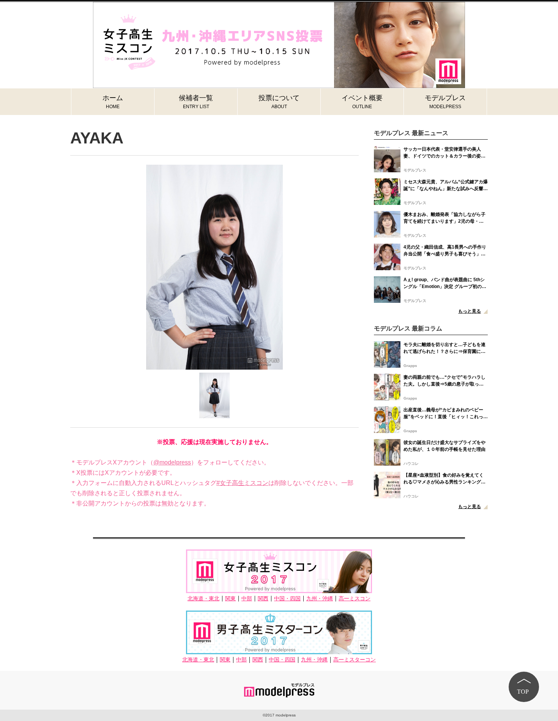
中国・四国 (287, 598)
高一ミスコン (354, 598)
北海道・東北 (203, 598)
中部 (246, 598)
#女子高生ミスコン (242, 483)
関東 (230, 598)
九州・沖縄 (319, 598)
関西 (263, 598)
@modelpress (172, 462)
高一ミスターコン (354, 660)
